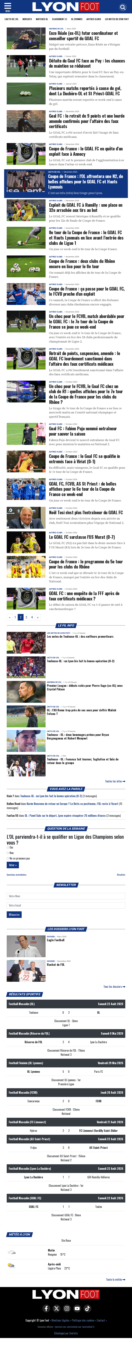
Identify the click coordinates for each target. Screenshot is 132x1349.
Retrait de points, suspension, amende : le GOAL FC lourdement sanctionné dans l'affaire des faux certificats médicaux (84, 358)
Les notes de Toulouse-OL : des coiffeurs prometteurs (80, 636)
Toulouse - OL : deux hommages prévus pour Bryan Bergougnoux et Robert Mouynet (78, 736)
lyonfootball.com (74, 1326)
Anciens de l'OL (56, 29)
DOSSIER (51, 937)
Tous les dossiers (113, 986)
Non (11, 853)
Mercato (27, 19)
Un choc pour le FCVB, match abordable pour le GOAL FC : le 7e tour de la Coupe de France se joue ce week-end (86, 321)
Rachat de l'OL (56, 964)
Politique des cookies (83, 1320)
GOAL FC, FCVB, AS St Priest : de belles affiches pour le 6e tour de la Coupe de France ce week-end (82, 488)
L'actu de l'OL (11, 19)
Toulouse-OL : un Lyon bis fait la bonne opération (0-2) (80, 661)
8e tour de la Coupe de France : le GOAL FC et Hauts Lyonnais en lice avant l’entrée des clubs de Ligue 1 (86, 237)
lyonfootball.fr (88, 1326)
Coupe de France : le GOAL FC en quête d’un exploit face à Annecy (86, 151)
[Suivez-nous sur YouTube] (76, 1311)
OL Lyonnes (76, 19)
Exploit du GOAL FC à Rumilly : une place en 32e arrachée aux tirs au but (85, 207)
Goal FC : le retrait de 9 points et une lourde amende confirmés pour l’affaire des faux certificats (86, 120)
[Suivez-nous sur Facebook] (45, 1311)
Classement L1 (59, 19)
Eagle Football (55, 940)
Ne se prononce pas (19, 858)
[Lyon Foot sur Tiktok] (86, 1311)
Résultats (121, 874)
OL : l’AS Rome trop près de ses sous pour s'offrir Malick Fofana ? (81, 712)
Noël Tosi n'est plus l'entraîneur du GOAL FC (86, 512)
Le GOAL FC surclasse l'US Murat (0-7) (82, 536)
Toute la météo (114, 1279)
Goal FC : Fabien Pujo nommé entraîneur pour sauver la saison (83, 431)
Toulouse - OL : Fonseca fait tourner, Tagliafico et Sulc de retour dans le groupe (82, 761)
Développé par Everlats (66, 1333)
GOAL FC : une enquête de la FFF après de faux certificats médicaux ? (84, 596)
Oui (11, 847)
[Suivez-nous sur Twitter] (55, 1311)
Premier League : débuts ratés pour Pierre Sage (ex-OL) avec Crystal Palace (85, 687)
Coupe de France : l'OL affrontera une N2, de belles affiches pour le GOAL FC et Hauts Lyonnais (85, 181)
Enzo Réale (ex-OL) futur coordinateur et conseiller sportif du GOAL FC (83, 35)
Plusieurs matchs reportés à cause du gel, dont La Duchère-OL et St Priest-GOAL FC (85, 90)
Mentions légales (60, 1320)
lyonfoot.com (60, 1326)
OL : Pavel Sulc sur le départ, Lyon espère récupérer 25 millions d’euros (65, 815)
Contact (101, 1320)
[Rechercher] (122, 8)
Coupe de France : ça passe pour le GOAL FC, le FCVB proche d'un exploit (87, 291)
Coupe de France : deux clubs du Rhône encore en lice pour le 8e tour (82, 263)
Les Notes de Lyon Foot (117, 19)
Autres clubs (93, 19)
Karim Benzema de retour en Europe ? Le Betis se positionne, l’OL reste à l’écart (72, 804)
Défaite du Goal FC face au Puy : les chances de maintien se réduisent (87, 63)
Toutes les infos (114, 781)
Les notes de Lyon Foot (58, 633)
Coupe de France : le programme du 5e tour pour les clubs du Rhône (86, 564)
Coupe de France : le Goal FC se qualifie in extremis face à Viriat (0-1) (84, 458)
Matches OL (42, 19)
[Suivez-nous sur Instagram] (66, 1311)
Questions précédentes (16, 874)
